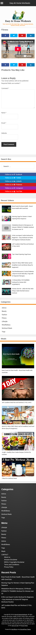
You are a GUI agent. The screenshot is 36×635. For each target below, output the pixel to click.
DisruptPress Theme (25, 629)
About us (7, 557)
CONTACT (4, 554)
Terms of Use (14, 625)
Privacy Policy (8, 567)
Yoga (3, 331)
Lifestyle (4, 321)
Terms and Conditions (11, 564)
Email (3, 123)
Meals (3, 551)
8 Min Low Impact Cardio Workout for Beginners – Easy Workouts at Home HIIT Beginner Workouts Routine (17, 599)
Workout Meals (7, 328)
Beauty (4, 311)
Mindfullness (6, 325)
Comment (5, 88)
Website (4, 133)
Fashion (4, 314)
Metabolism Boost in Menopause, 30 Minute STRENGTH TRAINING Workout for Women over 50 (17, 591)
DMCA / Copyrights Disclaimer (14, 562)
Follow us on (13, 174)
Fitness (4, 29)
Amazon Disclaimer (10, 559)
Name (3, 113)
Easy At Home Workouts (20, 3)
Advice (4, 308)
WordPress (14, 629)
